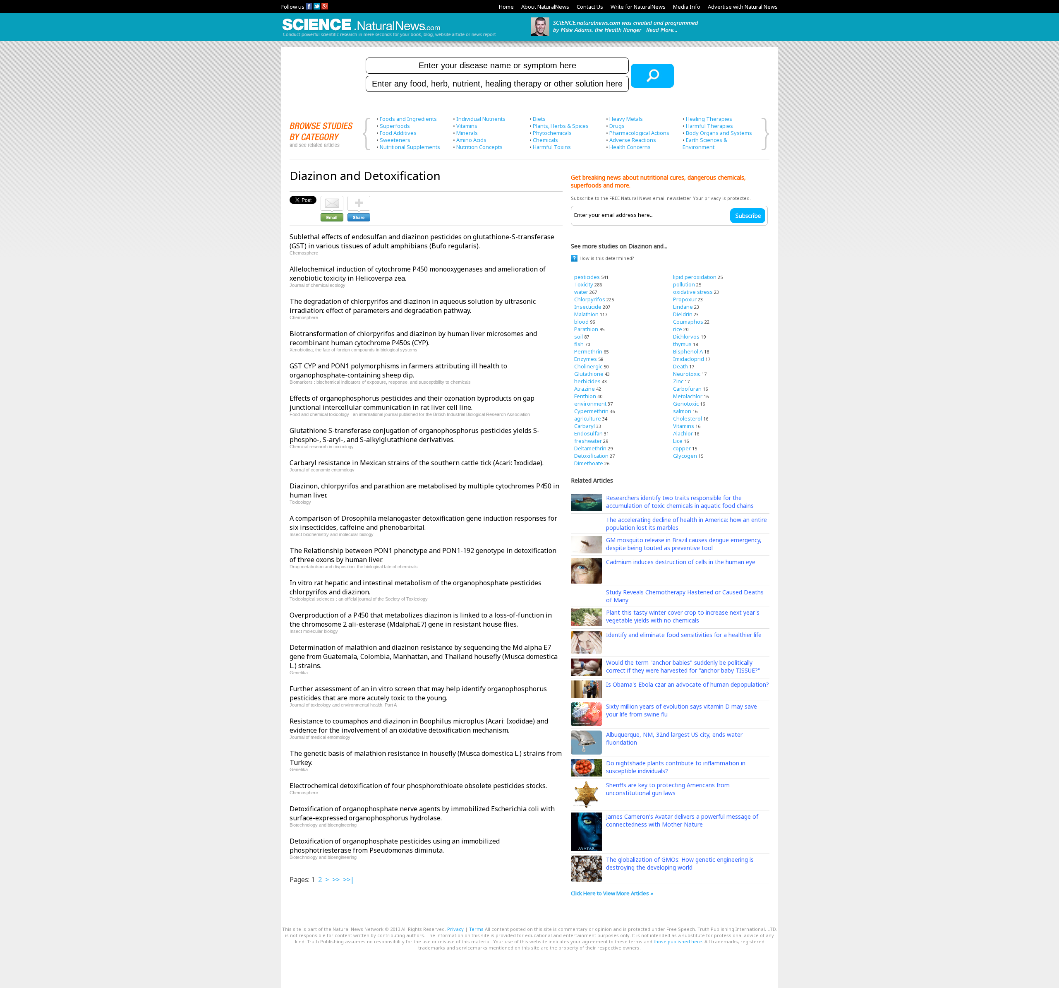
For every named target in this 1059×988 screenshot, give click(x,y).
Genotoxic (686, 403)
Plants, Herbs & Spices (561, 126)
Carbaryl (584, 426)
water (581, 292)
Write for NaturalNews (638, 6)
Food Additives (398, 133)
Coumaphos (688, 321)
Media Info (686, 6)
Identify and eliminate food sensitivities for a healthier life (684, 635)
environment (590, 403)
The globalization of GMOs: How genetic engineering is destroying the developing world (680, 863)
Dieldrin (682, 314)
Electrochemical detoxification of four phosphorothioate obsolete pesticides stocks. (418, 785)
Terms (476, 929)
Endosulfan (588, 433)
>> (336, 879)
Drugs (617, 126)
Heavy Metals (626, 119)
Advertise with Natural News (743, 6)
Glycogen (685, 455)
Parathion (586, 329)
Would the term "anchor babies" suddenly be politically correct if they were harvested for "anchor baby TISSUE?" (683, 666)
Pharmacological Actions (639, 133)
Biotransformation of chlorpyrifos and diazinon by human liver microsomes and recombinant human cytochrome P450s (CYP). (413, 338)
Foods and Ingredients (408, 119)
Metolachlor (687, 396)
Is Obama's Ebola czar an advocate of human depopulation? (687, 684)
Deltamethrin (590, 448)
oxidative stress (693, 292)
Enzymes (585, 359)
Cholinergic (588, 366)
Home (506, 6)
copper (682, 448)
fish (579, 344)
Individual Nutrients (481, 119)
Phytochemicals (552, 133)
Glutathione (589, 373)
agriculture (587, 418)
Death (680, 366)
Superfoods (395, 126)
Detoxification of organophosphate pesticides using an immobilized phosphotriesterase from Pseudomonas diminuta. (395, 846)
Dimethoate (588, 463)
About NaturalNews (545, 6)
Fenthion (585, 396)
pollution (684, 284)
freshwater (588, 441)
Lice (678, 441)
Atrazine (584, 388)
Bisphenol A (688, 351)
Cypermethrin (591, 411)
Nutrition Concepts (479, 147)
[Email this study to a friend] (332, 199)
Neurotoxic (686, 373)
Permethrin (588, 351)
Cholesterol (687, 418)
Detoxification (591, 455)
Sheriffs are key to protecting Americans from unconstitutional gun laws (668, 789)
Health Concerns (630, 147)
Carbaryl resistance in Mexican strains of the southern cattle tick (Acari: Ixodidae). (417, 462)
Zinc (678, 381)
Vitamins (466, 126)
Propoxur (685, 299)
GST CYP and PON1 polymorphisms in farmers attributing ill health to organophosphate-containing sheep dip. (398, 370)
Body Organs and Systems (719, 133)
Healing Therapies (709, 119)
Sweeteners (395, 140)
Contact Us (590, 6)
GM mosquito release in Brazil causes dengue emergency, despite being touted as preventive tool (684, 544)
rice (677, 329)
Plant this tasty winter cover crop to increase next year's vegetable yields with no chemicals (683, 616)
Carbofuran (687, 388)
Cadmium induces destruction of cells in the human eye (680, 562)
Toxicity (583, 284)
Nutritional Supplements (410, 147)
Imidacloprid (688, 359)
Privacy (455, 929)
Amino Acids (471, 140)
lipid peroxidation (694, 277)
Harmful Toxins (552, 147)
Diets (539, 119)
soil (578, 336)
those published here (678, 941)
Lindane (683, 306)
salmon (682, 411)
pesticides (587, 277)
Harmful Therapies (709, 126)
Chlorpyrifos (589, 299)
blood (581, 321)
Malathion (586, 314)
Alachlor (683, 433)
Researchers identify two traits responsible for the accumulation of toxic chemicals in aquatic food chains (680, 502)
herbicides (587, 381)
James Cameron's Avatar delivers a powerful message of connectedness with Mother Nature (682, 820)
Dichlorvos (686, 336)
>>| (348, 879)
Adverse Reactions (632, 140)
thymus (682, 344)
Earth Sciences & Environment (705, 143)
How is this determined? (607, 258)
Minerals (467, 133)
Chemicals (545, 140)
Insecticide (587, 306)
